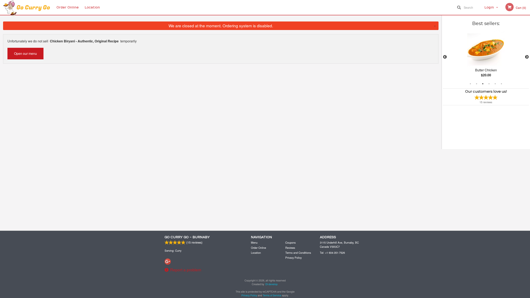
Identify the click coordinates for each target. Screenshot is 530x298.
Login (489, 7)
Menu (254, 242)
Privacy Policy (293, 258)
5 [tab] (495, 84)
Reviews (290, 248)
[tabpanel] (486, 57)
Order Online (68, 7)
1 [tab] (470, 84)
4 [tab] (489, 84)
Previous (445, 57)
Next (527, 57)
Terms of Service (272, 295)
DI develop (271, 284)
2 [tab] (477, 84)
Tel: (332, 253)
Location (92, 7)
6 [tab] (501, 84)
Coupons (290, 242)
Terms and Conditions (298, 253)
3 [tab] (483, 84)
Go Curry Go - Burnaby (187, 237)
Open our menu (25, 53)
